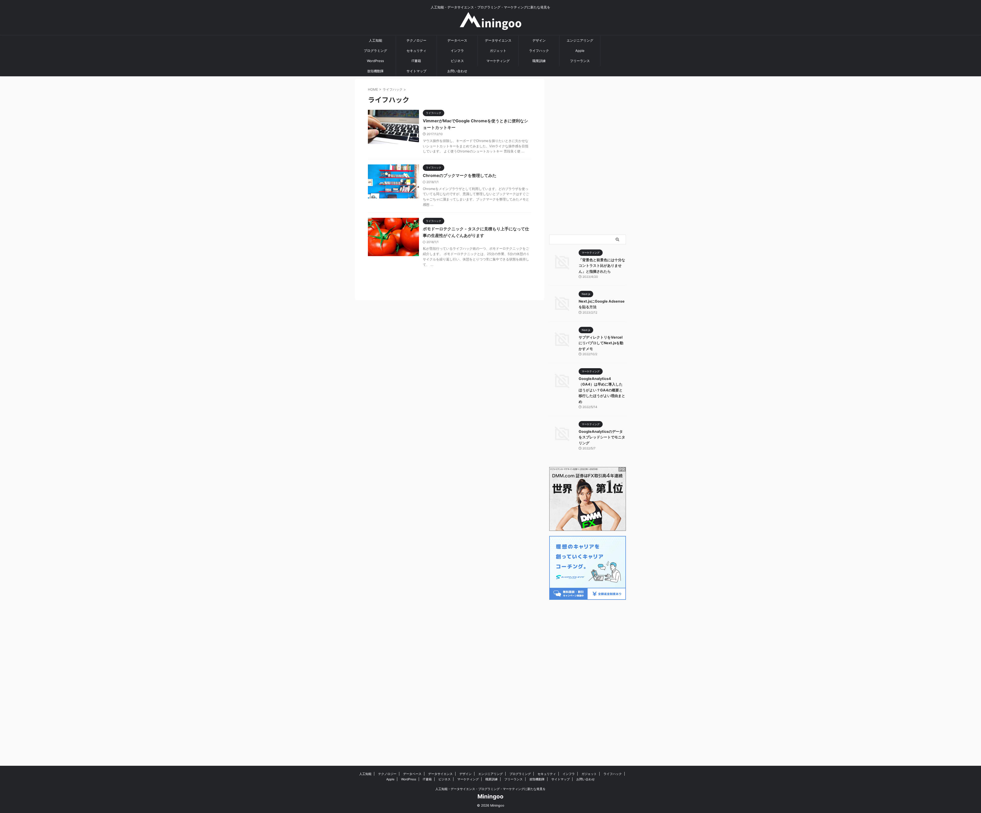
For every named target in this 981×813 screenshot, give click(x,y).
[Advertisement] (587, 155)
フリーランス (580, 61)
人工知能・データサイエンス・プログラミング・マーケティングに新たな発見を (490, 789)
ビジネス (457, 61)
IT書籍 (416, 61)
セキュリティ (416, 51)
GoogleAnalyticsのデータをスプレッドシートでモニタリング (602, 437)
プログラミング (375, 51)
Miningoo (490, 796)
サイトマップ (416, 71)
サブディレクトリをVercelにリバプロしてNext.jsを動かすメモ (601, 343)
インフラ (457, 51)
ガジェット (498, 51)
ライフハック (539, 51)
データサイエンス (498, 40)
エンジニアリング (580, 40)
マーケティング (498, 61)
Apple (580, 51)
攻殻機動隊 (375, 71)
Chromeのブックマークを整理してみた (459, 175)
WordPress (375, 61)
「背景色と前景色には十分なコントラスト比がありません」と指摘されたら (602, 265)
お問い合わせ (457, 71)
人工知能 (375, 40)
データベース (457, 40)
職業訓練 (539, 61)
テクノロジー (416, 40)
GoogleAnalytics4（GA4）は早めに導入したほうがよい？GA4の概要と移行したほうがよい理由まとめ (602, 390)
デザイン (539, 40)
